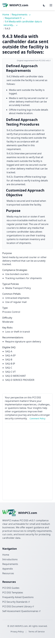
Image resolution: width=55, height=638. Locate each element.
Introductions (10, 559)
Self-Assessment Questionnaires (20, 611)
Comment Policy (37, 418)
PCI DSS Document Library (17, 606)
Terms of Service (36, 631)
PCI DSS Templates (12, 592)
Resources (8, 573)
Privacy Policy (17, 631)
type (5, 307)
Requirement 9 (13, 18)
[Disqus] (27, 461)
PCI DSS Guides (10, 587)
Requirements (20, 14)
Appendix (7, 568)
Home (5, 14)
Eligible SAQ (9, 347)
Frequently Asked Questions (18, 597)
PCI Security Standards (15, 601)
